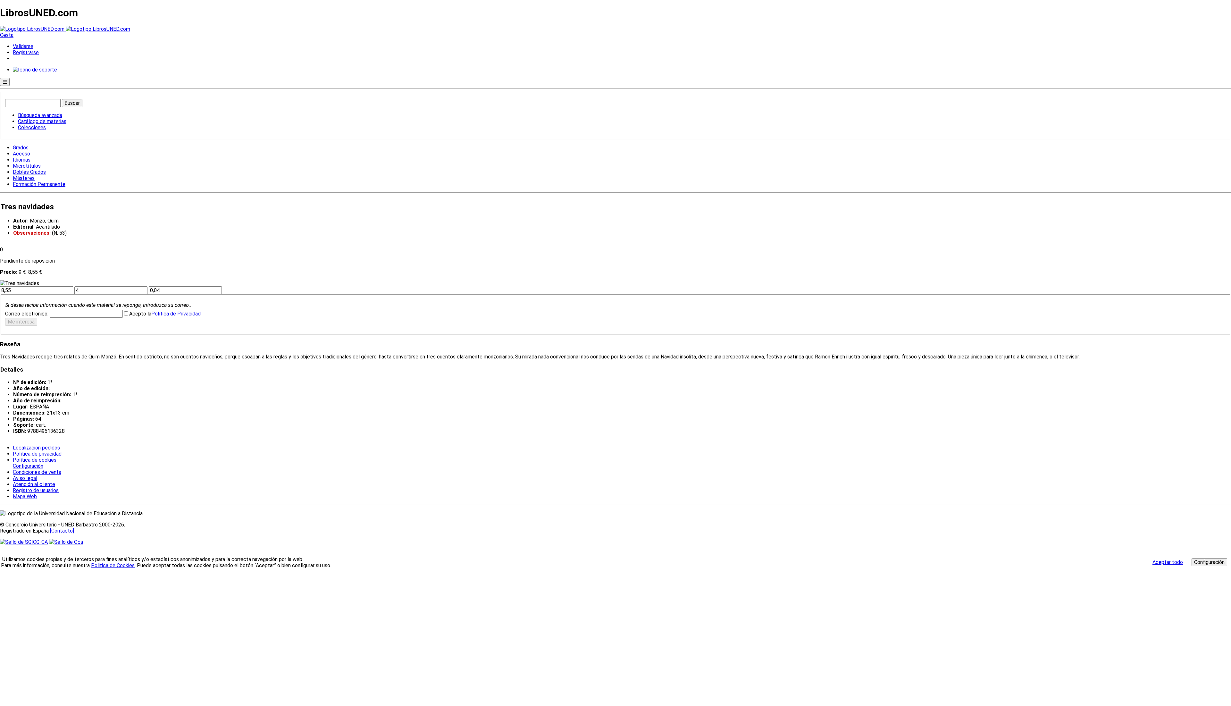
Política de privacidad (37, 454)
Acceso (21, 154)
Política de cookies (34, 460)
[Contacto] (62, 531)
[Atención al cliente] (35, 70)
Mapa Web (25, 496)
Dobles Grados (29, 172)
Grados (21, 148)
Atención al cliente (34, 484)
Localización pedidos (36, 448)
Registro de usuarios (36, 490)
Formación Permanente (39, 184)
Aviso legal (25, 478)
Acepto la (140, 314)
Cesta (6, 35)
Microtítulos (27, 166)
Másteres (24, 178)
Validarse (23, 46)
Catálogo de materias (42, 121)
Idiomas (21, 160)
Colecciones (32, 127)
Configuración (27, 466)
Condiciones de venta (37, 472)
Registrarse (26, 52)
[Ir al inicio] (65, 29)
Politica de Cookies (113, 565)
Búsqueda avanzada (40, 115)
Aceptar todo (1167, 562)
